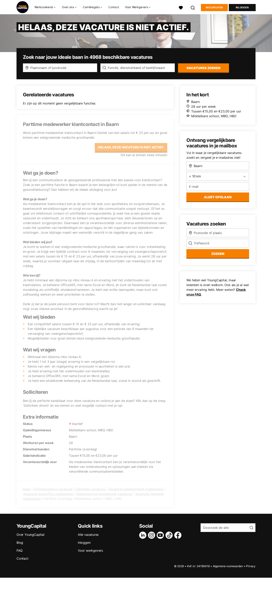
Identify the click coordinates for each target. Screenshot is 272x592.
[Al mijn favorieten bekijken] (181, 7)
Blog (20, 543)
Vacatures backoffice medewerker (48, 494)
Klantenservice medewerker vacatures (104, 494)
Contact (113, 7)
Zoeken (217, 254)
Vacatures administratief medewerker (135, 489)
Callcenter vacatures (90, 489)
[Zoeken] (193, 7)
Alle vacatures (88, 535)
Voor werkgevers (90, 550)
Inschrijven (214, 7)
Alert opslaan (218, 197)
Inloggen (242, 7)
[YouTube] (161, 535)
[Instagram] (152, 535)
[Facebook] (178, 535)
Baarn (27, 489)
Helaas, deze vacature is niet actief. (131, 147)
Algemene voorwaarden (228, 566)
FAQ (19, 550)
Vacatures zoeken (203, 68)
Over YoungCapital (30, 535)
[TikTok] (169, 535)
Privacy (250, 566)
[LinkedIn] (143, 535)
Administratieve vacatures (53, 489)
